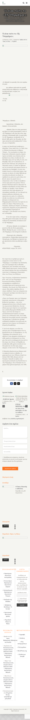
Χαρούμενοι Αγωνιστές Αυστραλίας (8, 575)
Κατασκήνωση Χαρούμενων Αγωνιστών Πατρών (8, 593)
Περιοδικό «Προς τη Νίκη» (8, 622)
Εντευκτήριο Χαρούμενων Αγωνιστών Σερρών (8, 583)
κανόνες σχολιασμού (17, 418)
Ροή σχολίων (22, 647)
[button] (3, 406)
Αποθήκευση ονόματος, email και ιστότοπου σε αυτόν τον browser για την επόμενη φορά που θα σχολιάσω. (14, 459)
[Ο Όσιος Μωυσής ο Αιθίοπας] (8, 500)
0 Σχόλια (14, 41)
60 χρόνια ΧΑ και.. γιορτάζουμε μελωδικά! (8, 695)
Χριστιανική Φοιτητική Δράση (8, 614)
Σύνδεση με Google (22, 655)
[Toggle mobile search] (23, 3)
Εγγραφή (22, 634)
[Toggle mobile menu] (27, 3)
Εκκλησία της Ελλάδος (8, 600)
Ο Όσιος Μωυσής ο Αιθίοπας (21, 488)
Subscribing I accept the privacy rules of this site (22, 600)
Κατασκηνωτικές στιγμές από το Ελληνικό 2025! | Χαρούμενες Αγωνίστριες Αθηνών (8, 652)
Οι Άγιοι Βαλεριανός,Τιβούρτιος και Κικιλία (10, 639)
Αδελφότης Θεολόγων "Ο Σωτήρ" (8, 607)
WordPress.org (22, 651)
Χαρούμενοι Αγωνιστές (18, 709)
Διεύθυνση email (22, 592)
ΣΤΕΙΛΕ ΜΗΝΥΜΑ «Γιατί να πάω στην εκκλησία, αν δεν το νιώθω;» (21, 398)
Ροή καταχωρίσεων (22, 643)
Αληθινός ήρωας (8, 396)
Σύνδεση (22, 638)
